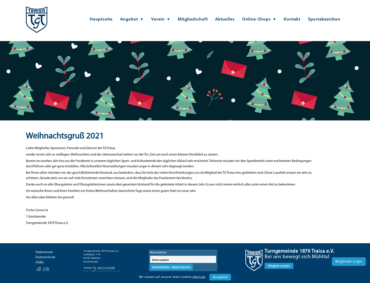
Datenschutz (45, 257)
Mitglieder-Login (348, 261)
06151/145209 (106, 268)
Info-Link (198, 277)
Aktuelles (225, 19)
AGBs (40, 262)
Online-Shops (256, 19)
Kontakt (292, 19)
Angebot (129, 19)
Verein (158, 19)
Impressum (44, 252)
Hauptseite (101, 19)
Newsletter (158, 252)
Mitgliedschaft (193, 19)
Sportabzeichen (324, 19)
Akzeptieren (220, 277)
